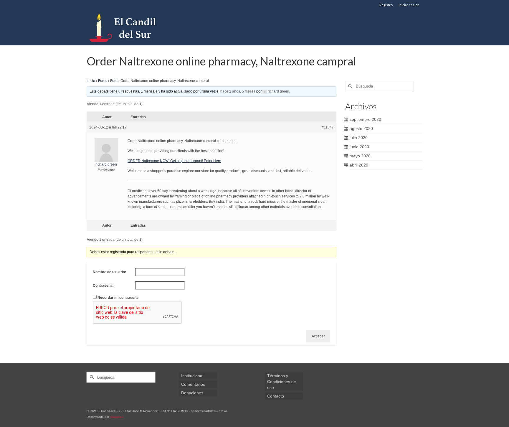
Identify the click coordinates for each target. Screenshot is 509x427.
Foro (114, 81)
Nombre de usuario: (109, 272)
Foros (102, 81)
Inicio (91, 81)
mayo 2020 (360, 156)
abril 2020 (359, 165)
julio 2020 (359, 137)
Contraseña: (103, 285)
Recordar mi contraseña (117, 298)
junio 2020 (359, 146)
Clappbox (116, 416)
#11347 (328, 127)
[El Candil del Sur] (140, 27)
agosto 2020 (361, 128)
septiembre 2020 (365, 119)
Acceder (318, 336)
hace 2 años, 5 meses (237, 91)
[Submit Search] (349, 86)
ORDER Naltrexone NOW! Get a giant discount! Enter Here (174, 161)
